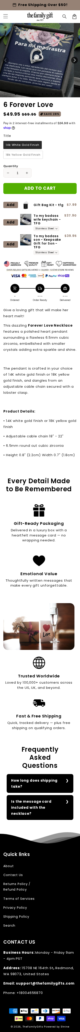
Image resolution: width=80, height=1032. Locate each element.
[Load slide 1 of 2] (20, 94)
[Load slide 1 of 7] (42, 94)
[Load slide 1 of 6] (38, 94)
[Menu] (5, 16)
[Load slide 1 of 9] (51, 94)
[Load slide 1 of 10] (56, 94)
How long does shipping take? (34, 783)
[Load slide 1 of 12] (64, 94)
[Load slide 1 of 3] (24, 94)
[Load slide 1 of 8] (47, 94)
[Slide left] (5, 60)
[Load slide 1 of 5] (33, 94)
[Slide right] (74, 60)
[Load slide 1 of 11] (60, 94)
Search (9, 925)
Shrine (65, 1026)
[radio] (22, 145)
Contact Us (13, 875)
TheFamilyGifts (32, 1026)
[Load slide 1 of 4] (29, 94)
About (8, 866)
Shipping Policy (16, 916)
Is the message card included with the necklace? (31, 807)
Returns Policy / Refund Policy (16, 887)
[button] (65, 16)
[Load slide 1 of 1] (15, 93)
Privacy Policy (15, 907)
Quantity (10, 166)
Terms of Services (19, 898)
